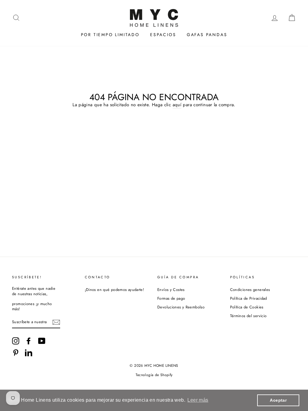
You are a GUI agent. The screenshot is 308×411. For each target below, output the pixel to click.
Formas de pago (171, 298)
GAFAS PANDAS (207, 35)
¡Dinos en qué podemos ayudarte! (114, 289)
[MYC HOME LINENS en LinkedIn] (28, 352)
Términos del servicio (248, 316)
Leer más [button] (197, 400)
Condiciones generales (250, 289)
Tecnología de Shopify (154, 375)
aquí (177, 105)
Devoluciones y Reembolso (181, 307)
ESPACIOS (163, 35)
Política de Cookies (246, 307)
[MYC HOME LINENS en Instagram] (15, 341)
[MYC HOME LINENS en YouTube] (41, 341)
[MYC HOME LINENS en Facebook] (28, 341)
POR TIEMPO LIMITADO (110, 35)
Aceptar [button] (278, 400)
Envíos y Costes (171, 289)
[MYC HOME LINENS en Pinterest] (15, 352)
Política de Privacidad (248, 298)
